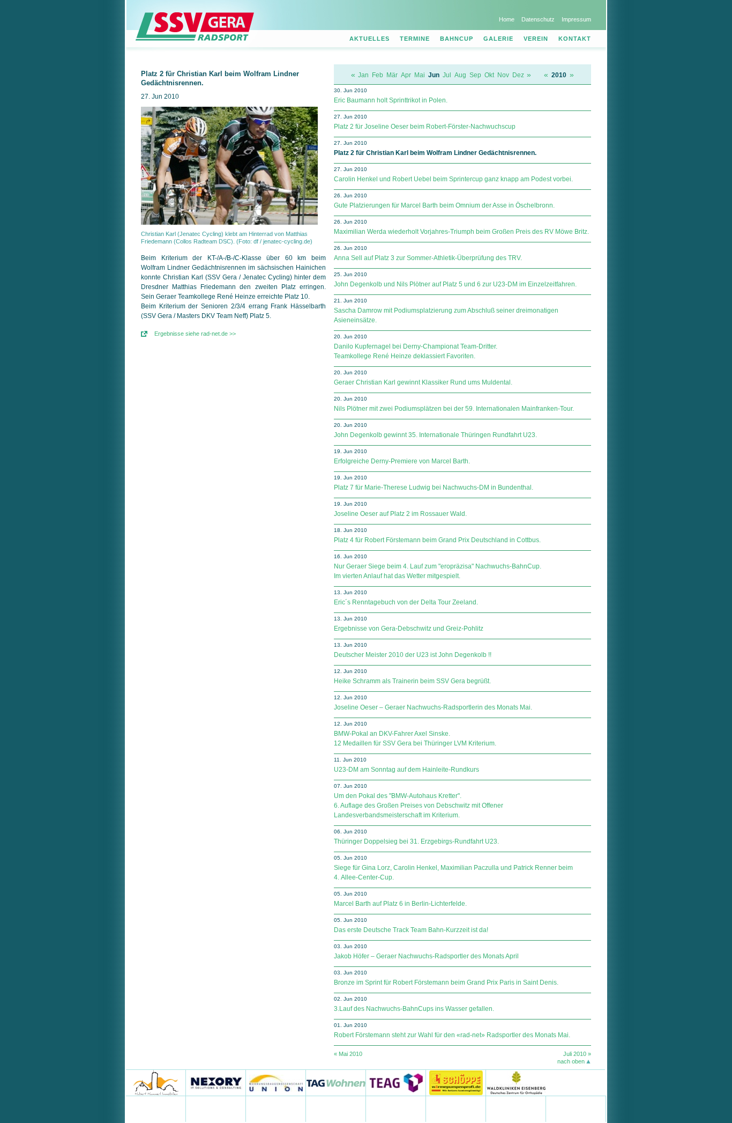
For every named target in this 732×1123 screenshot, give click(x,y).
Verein (536, 38)
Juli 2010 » (577, 1054)
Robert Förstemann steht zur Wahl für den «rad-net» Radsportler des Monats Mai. (452, 1035)
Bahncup (456, 38)
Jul (447, 75)
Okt (489, 75)
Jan (363, 75)
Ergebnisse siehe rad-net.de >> (195, 333)
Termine (415, 38)
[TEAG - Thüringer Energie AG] (396, 1082)
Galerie (498, 38)
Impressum (576, 19)
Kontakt (574, 38)
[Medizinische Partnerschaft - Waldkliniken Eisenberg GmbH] (516, 1082)
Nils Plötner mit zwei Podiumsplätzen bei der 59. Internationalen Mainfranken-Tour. (454, 408)
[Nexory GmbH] (216, 1082)
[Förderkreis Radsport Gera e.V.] (576, 1109)
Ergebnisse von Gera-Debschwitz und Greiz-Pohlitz (408, 628)
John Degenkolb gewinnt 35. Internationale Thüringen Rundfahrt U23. (435, 435)
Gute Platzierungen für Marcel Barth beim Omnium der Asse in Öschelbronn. (444, 205)
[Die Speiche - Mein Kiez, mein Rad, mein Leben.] (216, 1109)
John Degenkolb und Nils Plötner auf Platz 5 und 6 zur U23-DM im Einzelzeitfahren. (455, 284)
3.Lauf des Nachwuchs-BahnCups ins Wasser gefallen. (414, 1009)
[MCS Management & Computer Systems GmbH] (516, 1109)
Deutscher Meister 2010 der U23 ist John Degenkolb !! (412, 655)
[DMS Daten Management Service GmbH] (276, 1109)
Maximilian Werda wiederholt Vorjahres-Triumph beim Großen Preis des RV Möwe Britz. (461, 231)
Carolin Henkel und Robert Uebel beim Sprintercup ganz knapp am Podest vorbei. (453, 179)
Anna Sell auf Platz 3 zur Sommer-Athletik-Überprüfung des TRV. (428, 258)
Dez (518, 75)
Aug (460, 75)
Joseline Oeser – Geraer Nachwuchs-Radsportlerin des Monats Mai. (433, 707)
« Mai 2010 (348, 1054)
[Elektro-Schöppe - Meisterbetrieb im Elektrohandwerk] (456, 1082)
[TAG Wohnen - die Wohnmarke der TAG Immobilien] (336, 1082)
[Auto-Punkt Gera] (396, 1109)
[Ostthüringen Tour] (575, 1082)
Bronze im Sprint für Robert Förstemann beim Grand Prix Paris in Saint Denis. (446, 982)
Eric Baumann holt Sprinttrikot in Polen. (390, 100)
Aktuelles (369, 38)
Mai (419, 75)
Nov (503, 75)
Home (506, 19)
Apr (406, 75)
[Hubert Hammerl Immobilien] (156, 1082)
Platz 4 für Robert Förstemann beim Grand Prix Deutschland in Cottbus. (437, 540)
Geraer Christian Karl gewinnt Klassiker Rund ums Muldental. (423, 382)
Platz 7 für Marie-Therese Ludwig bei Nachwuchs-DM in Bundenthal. (433, 487)
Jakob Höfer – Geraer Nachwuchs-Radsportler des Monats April (426, 956)
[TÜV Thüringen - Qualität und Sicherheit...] (456, 1109)
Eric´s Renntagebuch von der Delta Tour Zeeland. (406, 602)
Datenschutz (538, 19)
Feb (377, 75)
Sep (475, 75)
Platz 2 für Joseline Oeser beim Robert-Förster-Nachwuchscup (425, 126)
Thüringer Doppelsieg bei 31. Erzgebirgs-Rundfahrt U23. (416, 841)
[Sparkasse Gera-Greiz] (156, 1109)
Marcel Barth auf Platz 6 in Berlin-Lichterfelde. (400, 903)
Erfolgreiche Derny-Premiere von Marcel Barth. (402, 461)
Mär (392, 75)
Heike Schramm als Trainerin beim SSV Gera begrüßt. (412, 681)
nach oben (571, 1061)
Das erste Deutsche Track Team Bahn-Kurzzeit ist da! (411, 930)
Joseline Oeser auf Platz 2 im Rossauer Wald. (400, 514)
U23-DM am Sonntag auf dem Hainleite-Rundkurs (406, 769)
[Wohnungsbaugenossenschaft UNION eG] (276, 1082)
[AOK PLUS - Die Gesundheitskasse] (336, 1109)
